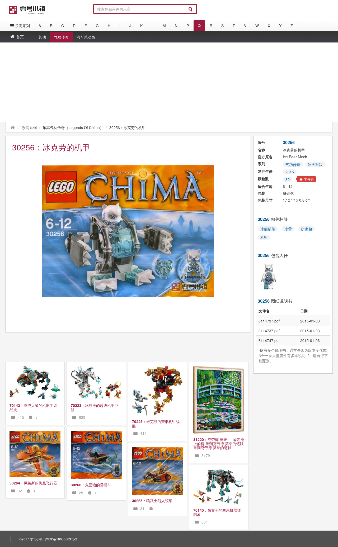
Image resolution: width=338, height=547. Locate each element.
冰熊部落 (267, 228)
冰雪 (288, 228)
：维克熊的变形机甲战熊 (156, 423)
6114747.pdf (269, 340)
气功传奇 (61, 37)
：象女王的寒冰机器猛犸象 (217, 512)
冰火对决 (315, 164)
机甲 (264, 237)
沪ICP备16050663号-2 (61, 539)
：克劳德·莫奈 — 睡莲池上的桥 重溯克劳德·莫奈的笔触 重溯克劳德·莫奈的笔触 (218, 443)
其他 (42, 37)
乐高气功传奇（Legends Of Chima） (73, 127)
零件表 (308, 179)
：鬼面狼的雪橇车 (91, 484)
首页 (20, 36)
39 (287, 179)
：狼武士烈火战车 (152, 500)
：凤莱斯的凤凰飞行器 (33, 483)
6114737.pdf (269, 321)
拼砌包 (306, 228)
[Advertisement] (169, 82)
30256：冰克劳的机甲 (127, 127)
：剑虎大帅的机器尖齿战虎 (33, 407)
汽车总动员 (86, 37)
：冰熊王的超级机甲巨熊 (94, 407)
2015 (289, 171)
